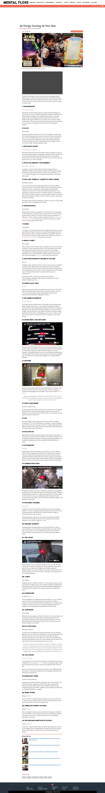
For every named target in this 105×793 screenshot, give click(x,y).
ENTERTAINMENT (50, 2)
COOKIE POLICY (75, 787)
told (40, 663)
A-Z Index (64, 788)
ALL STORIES (94, 2)
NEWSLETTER (33, 2)
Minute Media (50, 791)
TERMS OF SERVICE (29, 788)
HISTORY (66, 2)
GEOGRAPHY (59, 2)
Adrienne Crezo (31, 28)
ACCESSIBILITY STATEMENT (42, 788)
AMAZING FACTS (41, 2)
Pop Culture (29, 777)
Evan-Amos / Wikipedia (28, 110)
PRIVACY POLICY (65, 787)
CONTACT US (40, 787)
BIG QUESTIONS (86, 2)
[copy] (29, 31)
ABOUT (27, 787)
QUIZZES (79, 2)
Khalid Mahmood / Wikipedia (29, 150)
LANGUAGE (72, 2)
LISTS (41, 777)
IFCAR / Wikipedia (27, 301)
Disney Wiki (25, 506)
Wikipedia (24, 448)
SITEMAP (53, 788)
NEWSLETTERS (54, 787)
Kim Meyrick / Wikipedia (28, 166)
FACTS (50, 777)
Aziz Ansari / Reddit (27, 658)
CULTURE (24, 777)
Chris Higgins (24, 28)
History (45, 777)
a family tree (39, 255)
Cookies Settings (76, 788)
